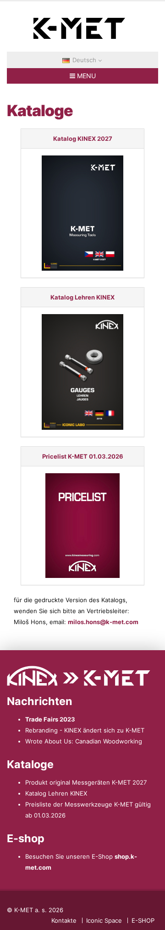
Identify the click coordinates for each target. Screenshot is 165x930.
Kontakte (64, 920)
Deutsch (84, 60)
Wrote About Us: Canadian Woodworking (83, 741)
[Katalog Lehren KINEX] (83, 372)
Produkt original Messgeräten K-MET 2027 (86, 782)
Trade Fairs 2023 (50, 719)
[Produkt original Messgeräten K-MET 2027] (83, 213)
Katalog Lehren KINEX (82, 297)
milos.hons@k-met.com (103, 621)
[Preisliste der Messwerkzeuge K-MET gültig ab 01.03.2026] (83, 525)
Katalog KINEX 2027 (82, 138)
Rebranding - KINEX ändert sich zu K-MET (84, 730)
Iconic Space (104, 920)
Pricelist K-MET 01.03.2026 (82, 456)
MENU (85, 76)
